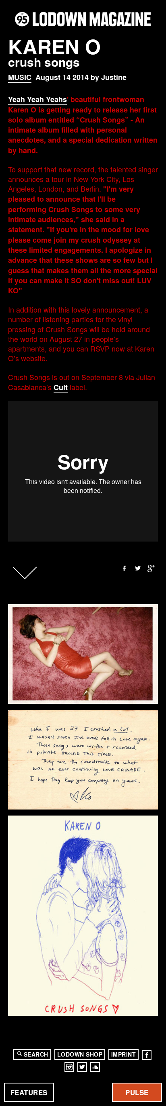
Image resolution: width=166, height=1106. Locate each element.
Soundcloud (95, 1067)
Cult (61, 387)
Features (29, 1092)
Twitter (138, 568)
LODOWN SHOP (80, 1054)
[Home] (83, 19)
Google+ (151, 568)
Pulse (137, 1092)
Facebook (124, 568)
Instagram (69, 1067)
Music (19, 77)
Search (36, 1054)
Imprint (123, 1054)
